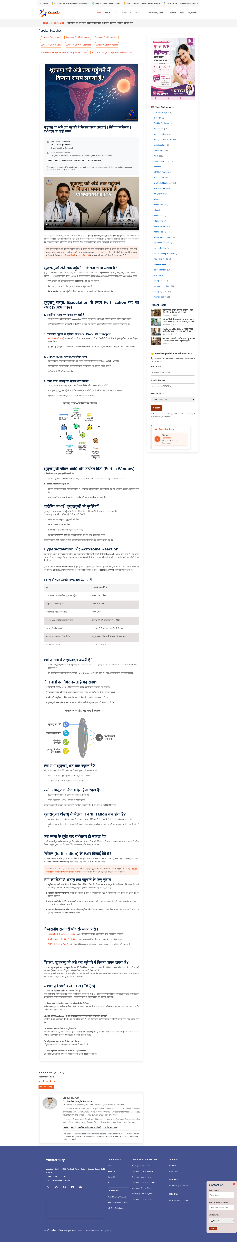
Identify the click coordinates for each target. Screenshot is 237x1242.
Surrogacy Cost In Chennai (142, 1188)
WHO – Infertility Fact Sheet (60, 944)
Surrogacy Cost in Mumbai (106, 37)
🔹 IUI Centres (159, 194)
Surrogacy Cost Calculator (118, 1202)
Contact (172, 13)
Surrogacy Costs (156, 13)
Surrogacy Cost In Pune (141, 1177)
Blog (109, 1182)
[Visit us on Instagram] (64, 1187)
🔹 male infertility (160, 248)
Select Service (157, 394)
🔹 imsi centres (159, 177)
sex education (57, 23)
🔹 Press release (160, 264)
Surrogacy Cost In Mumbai (142, 1171)
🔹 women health (160, 297)
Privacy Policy (105, 1231)
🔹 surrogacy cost (161, 291)
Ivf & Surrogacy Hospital (178, 1200)
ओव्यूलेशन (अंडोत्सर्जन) (56, 338)
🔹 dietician (158, 118)
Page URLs (173, 1171)
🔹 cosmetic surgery (161, 112)
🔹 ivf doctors (158, 215)
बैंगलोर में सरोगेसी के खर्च (71, 872)
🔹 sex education (160, 270)
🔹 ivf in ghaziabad (161, 226)
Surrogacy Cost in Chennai (107, 45)
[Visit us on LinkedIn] (72, 1187)
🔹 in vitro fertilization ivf (163, 183)
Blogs (182, 13)
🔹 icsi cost (158, 167)
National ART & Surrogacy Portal (61, 934)
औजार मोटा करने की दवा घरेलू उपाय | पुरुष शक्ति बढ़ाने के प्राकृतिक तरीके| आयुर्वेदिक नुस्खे (179, 339)
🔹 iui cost (157, 199)
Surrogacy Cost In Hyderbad (143, 1194)
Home (98, 13)
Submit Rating (46, 1087)
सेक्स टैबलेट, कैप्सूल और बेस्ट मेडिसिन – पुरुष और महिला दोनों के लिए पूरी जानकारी (178, 311)
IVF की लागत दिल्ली (68, 255)
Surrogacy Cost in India (51, 37)
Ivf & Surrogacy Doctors (178, 1186)
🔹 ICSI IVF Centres (162, 172)
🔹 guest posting (160, 145)
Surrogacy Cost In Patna (141, 1199)
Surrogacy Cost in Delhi (51, 45)
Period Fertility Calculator (117, 1197)
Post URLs (173, 1166)
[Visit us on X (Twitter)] (48, 1187)
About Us (111, 1171)
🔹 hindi (157, 156)
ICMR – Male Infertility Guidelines (62, 939)
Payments (192, 13)
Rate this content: (47, 1077)
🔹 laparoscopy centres (163, 237)
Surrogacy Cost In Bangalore (143, 1182)
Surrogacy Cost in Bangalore (78, 37)
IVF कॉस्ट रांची (84, 255)
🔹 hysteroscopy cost (162, 161)
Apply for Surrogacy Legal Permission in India (112, 52)
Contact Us (112, 1177)
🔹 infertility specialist (162, 188)
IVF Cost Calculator (115, 1208)
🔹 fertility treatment (161, 134)
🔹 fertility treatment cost (164, 140)
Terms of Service (92, 1231)
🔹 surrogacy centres (163, 286)
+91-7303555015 (59, 1176)
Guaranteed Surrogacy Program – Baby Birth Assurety (64, 52)
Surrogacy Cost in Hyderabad (78, 45)
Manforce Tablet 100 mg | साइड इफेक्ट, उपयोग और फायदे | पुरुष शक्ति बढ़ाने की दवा (178, 330)
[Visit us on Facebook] (56, 1187)
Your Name (156, 366)
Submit (156, 408)
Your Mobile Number (218, 1202)
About (107, 13)
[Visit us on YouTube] (80, 1187)
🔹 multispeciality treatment (165, 253)
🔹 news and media (161, 259)
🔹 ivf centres (159, 205)
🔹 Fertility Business (161, 123)
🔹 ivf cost (158, 210)
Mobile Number (158, 380)
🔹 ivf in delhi (158, 221)
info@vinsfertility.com (61, 1180)
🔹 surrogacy (159, 281)
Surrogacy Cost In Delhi (141, 1166)
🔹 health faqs (159, 150)
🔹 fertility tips (159, 129)
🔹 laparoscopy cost (161, 243)
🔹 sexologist (158, 275)
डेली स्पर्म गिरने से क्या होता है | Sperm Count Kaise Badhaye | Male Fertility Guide (178, 320)
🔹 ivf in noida (159, 232)
